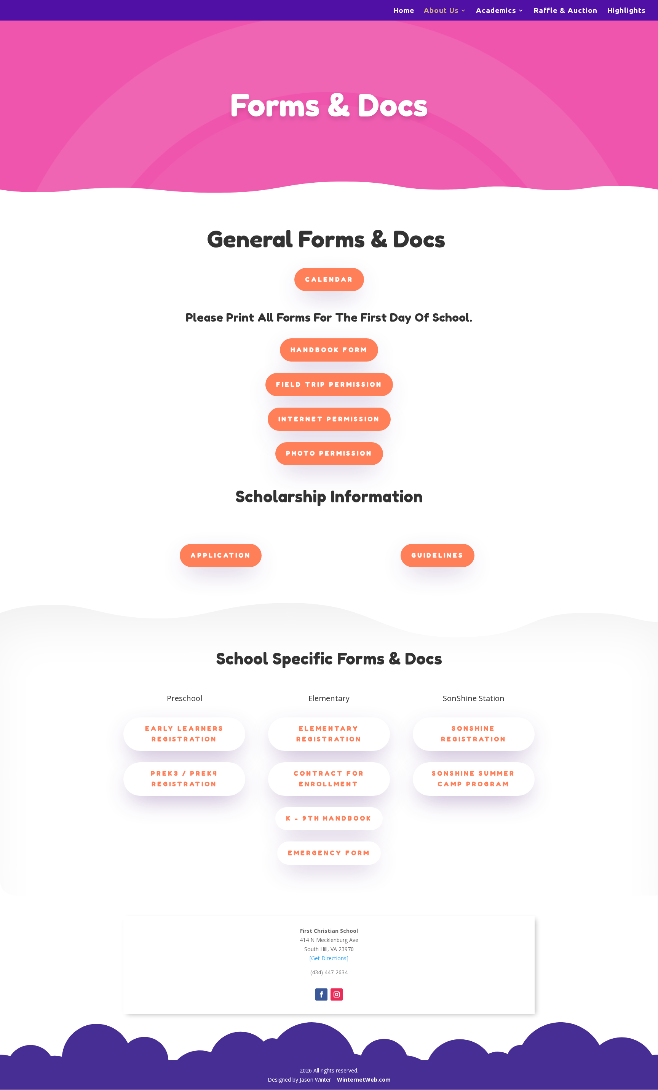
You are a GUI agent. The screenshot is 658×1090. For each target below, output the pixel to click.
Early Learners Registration (184, 734)
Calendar (329, 279)
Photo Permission (329, 453)
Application (220, 555)
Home (403, 11)
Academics (496, 11)
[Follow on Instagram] (337, 994)
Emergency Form (329, 853)
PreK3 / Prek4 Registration (184, 778)
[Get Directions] (329, 958)
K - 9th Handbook (329, 818)
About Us (441, 11)
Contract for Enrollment (329, 778)
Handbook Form (329, 350)
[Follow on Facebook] (321, 994)
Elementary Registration (329, 734)
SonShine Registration (473, 734)
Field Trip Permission (329, 384)
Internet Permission (329, 419)
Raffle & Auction (565, 11)
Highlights (626, 11)
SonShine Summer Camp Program (473, 778)
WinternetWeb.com (364, 1079)
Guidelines (437, 555)
